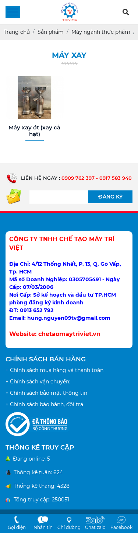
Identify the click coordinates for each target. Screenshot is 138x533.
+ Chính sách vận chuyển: (38, 381)
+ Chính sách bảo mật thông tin (46, 393)
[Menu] (13, 12)
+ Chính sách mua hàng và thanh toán (54, 370)
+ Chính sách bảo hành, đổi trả (44, 404)
